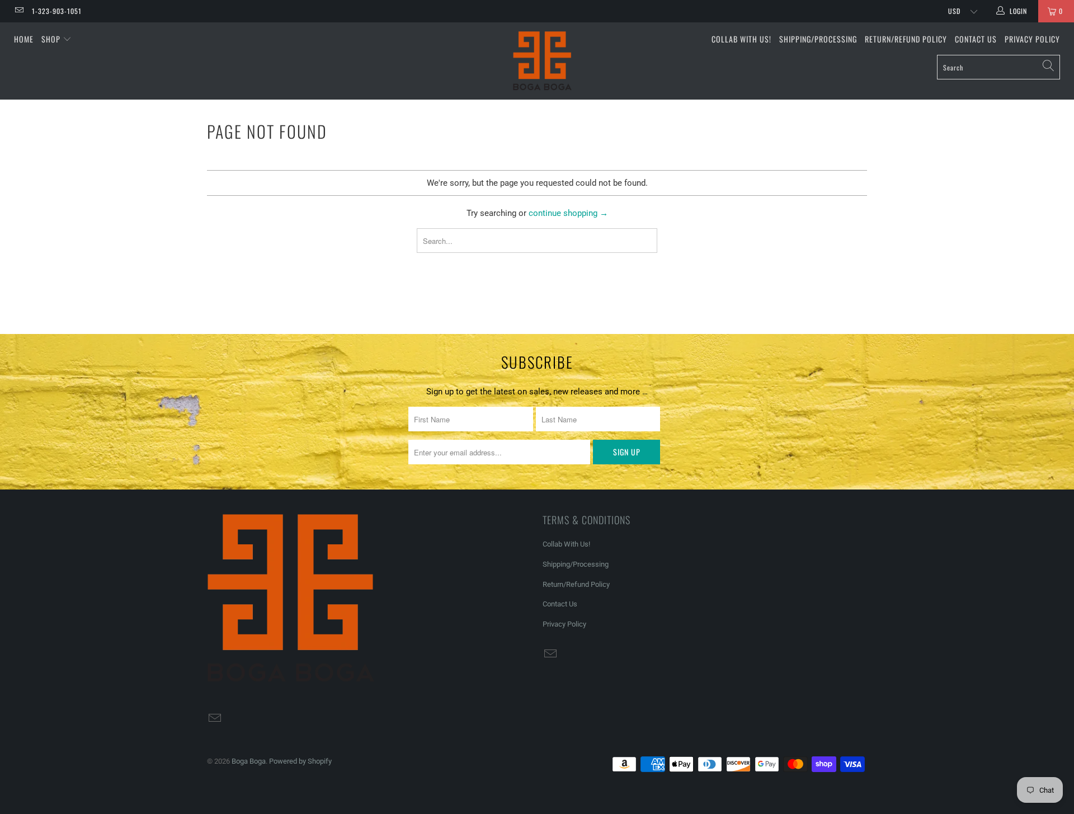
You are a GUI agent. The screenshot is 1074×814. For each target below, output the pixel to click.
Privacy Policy (1032, 39)
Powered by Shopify (300, 761)
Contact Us (976, 39)
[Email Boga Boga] (18, 11)
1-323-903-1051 (57, 11)
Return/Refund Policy (906, 39)
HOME (24, 39)
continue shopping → (568, 213)
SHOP (52, 39)
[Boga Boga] (542, 61)
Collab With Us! (741, 39)
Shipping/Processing (818, 39)
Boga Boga (249, 761)
